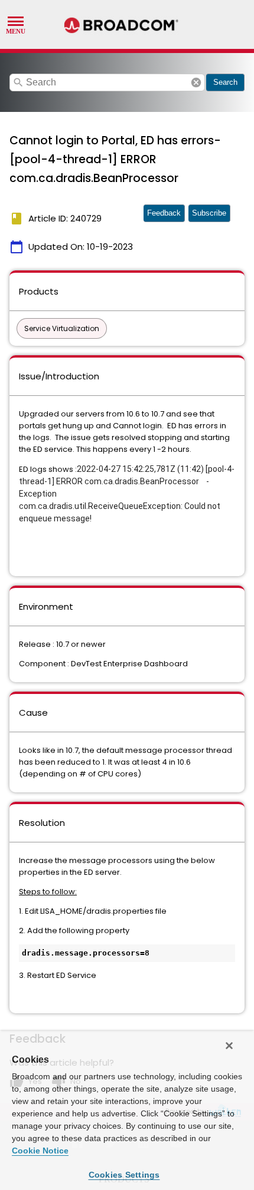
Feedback (164, 213)
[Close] (229, 1045)
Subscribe (209, 213)
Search (225, 82)
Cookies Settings (124, 1174)
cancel (196, 82)
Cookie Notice (40, 1150)
